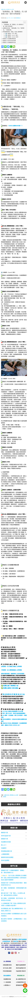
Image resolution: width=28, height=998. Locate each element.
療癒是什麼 (4, 832)
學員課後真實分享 (6, 851)
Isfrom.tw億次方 (22, 996)
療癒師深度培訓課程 (7, 857)
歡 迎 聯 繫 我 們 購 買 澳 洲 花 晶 (14, 694)
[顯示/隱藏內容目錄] (23, 22)
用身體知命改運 (6, 842)
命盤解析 (4, 848)
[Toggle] (26, 833)
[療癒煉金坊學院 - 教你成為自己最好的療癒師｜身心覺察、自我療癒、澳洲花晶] (14, 2)
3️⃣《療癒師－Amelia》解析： (12, 37)
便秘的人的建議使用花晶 (9, 42)
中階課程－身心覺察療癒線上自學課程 (11, 670)
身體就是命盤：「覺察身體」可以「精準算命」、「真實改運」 (13, 29)
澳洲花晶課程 (5, 860)
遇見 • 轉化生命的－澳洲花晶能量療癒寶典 (13, 713)
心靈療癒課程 (5, 854)
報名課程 (25, 985)
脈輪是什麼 (4, 839)
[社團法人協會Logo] (14, 820)
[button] (2, 2)
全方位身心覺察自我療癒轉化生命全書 (12, 711)
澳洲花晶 (15, 941)
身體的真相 (3, 9)
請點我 (4, 796)
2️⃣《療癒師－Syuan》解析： (12, 35)
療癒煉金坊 (19, 18)
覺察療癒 (8, 9)
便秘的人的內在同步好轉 (9, 40)
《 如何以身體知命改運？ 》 (15, 125)
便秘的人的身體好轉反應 (9, 38)
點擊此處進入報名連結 (10, 688)
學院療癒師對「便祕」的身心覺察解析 (13, 31)
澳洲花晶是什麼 (6, 836)
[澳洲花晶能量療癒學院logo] (14, 812)
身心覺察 (12, 9)
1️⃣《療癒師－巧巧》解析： (12, 33)
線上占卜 (4, 845)
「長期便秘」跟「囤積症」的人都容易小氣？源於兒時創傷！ (13, 25)
